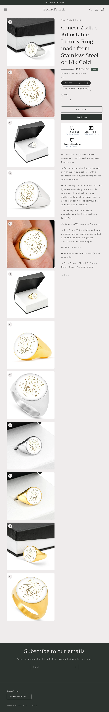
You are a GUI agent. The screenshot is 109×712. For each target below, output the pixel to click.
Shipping (64, 73)
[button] (6, 9)
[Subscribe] (75, 667)
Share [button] (66, 275)
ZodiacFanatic (17, 706)
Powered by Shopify (30, 706)
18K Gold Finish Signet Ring (76, 89)
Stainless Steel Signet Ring (76, 83)
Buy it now (82, 117)
